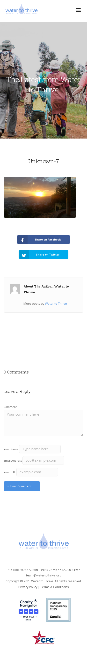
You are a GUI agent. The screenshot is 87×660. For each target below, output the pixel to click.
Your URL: (10, 472)
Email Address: (13, 460)
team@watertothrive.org (43, 575)
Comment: (10, 407)
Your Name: (11, 449)
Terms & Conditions (54, 587)
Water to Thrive (56, 303)
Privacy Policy (27, 587)
